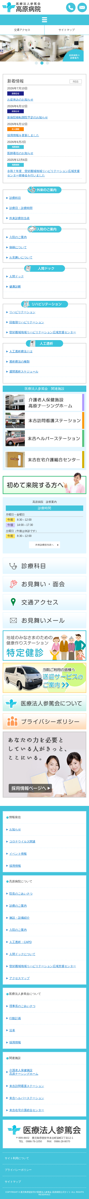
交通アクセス (22, 29)
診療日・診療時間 (20, 208)
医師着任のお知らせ (20, 153)
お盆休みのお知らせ (20, 99)
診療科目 (15, 197)
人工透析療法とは (20, 351)
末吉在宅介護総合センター (26, 1110)
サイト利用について (17, 1158)
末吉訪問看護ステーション (26, 1086)
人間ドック (16, 276)
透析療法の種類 (19, 361)
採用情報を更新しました (23, 135)
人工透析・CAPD (20, 942)
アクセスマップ (19, 978)
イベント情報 (18, 853)
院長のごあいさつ (20, 893)
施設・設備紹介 (19, 917)
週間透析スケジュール (23, 371)
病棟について (18, 247)
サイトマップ (67, 29)
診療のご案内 (18, 905)
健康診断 (15, 286)
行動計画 (15, 1018)
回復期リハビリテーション (26, 322)
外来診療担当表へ (44, 545)
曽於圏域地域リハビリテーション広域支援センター (42, 332)
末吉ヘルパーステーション (26, 1098)
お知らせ (15, 829)
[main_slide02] (42, 48)
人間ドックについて (22, 954)
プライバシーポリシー (18, 1169)
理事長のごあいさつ (22, 1006)
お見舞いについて (20, 257)
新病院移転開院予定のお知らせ (27, 117)
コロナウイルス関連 (22, 841)
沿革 (12, 1030)
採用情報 (15, 865)
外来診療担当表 (19, 218)
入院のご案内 (18, 237)
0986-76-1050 (71, 7)
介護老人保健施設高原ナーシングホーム (23, 1072)
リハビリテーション (22, 312)
